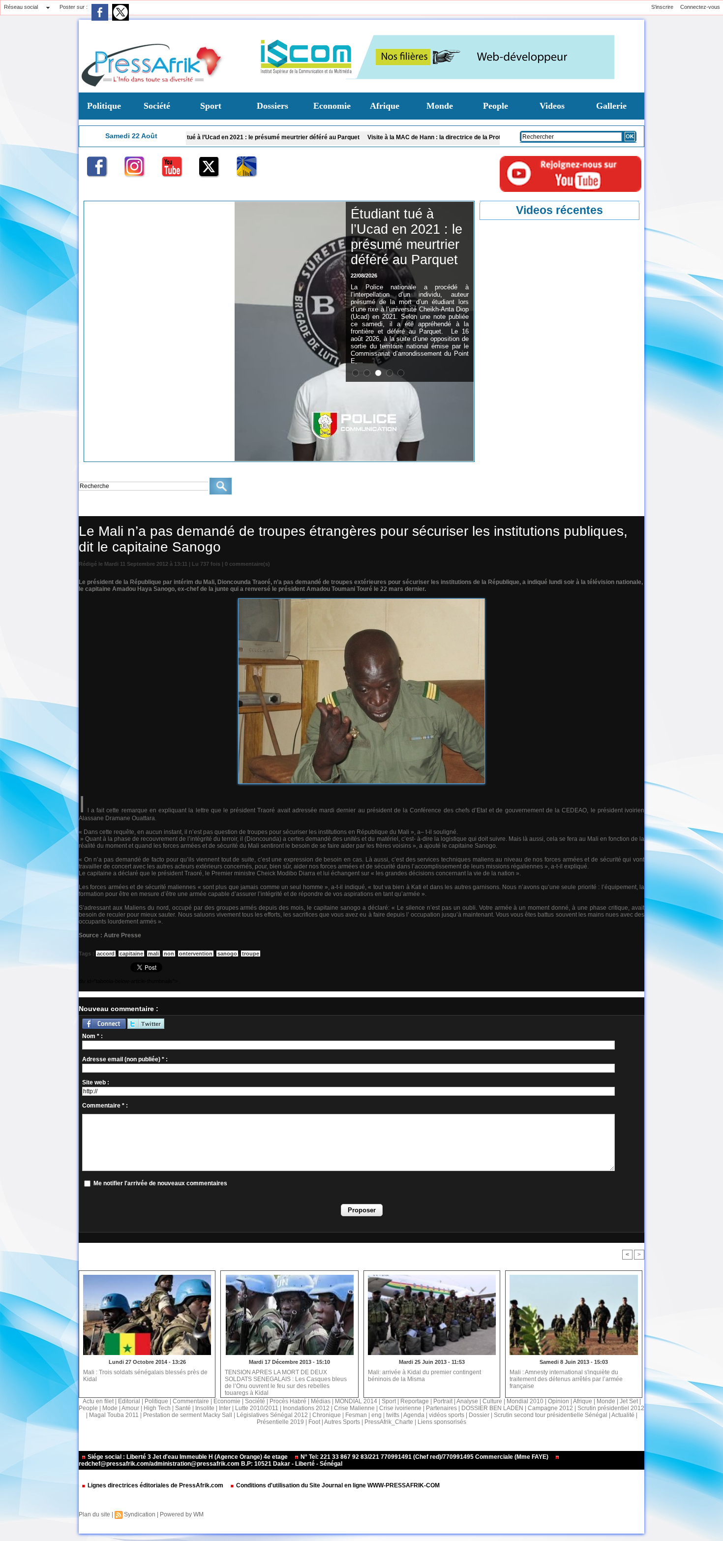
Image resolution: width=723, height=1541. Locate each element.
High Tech (157, 1408)
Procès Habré (288, 1401)
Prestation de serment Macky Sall (187, 1415)
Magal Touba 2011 (114, 1415)
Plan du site (94, 1514)
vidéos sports (446, 1415)
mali (153, 953)
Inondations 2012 (306, 1408)
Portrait (442, 1401)
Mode (110, 1408)
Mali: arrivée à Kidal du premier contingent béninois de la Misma (424, 1376)
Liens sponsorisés (442, 1421)
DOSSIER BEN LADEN (492, 1408)
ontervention (195, 953)
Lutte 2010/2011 (256, 1408)
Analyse (467, 1401)
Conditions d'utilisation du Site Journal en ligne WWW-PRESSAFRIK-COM (337, 1485)
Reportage (414, 1401)
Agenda (413, 1415)
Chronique (326, 1415)
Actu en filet (98, 1401)
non (169, 953)
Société (157, 106)
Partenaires (441, 1408)
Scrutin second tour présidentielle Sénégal (550, 1415)
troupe (250, 953)
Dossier (479, 1415)
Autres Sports (342, 1421)
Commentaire (191, 1401)
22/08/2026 (364, 275)
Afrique (384, 106)
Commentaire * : (105, 1105)
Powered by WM (182, 1514)
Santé (183, 1408)
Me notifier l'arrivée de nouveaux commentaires (160, 1183)
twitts (392, 1415)
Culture (492, 1401)
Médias (321, 1401)
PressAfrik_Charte (388, 1421)
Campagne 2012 (550, 1408)
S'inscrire (662, 7)
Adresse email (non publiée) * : (125, 1059)
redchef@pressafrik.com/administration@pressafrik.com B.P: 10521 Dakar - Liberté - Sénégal (210, 1463)
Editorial (129, 1401)
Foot (314, 1421)
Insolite (204, 1408)
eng (376, 1415)
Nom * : (92, 1036)
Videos (552, 106)
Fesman (356, 1415)
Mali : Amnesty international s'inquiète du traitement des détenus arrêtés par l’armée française (566, 1379)
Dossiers (272, 106)
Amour (130, 1408)
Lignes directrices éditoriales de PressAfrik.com (155, 1485)
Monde (439, 106)
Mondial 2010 (525, 1401)
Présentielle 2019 (280, 1421)
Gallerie (611, 106)
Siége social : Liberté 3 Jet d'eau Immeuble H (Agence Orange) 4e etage (187, 1456)
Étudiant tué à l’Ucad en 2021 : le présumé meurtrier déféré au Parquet (201, 137)
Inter (225, 1408)
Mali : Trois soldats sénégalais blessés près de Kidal (145, 1376)
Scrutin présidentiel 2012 (610, 1408)
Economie (332, 106)
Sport (210, 106)
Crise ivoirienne (400, 1408)
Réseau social (21, 7)
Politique (104, 106)
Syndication (139, 1514)
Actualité (622, 1415)
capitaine (131, 953)
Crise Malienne (122, 509)
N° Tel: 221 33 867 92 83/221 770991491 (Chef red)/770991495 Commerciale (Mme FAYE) (424, 1456)
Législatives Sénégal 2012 (272, 1415)
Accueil (87, 509)
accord (106, 953)
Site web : (95, 1082)
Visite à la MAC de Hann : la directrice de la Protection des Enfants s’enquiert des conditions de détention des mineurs (471, 137)
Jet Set (629, 1401)
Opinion (558, 1401)
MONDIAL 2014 (356, 1401)
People (495, 106)
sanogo (227, 953)
